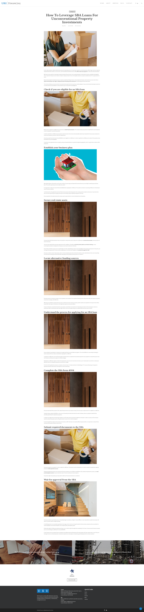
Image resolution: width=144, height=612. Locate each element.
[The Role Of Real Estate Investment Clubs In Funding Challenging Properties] (36, 552)
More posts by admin (72, 579)
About (86, 593)
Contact (86, 599)
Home (86, 592)
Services (86, 595)
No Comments (78, 25)
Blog (85, 597)
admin (64, 25)
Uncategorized (72, 11)
